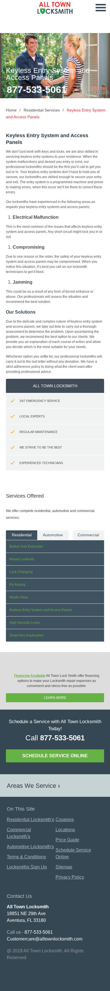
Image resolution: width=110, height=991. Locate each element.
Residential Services (42, 110)
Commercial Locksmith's (19, 833)
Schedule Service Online (55, 755)
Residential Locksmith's (30, 819)
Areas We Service (31, 785)
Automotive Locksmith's (30, 846)
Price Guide (67, 839)
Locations (65, 829)
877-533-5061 (37, 89)
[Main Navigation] (101, 8)
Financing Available (29, 676)
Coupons (65, 819)
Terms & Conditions (26, 856)
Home (11, 110)
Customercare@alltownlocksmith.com (44, 939)
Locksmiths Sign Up (27, 867)
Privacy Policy (70, 877)
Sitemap (64, 867)
